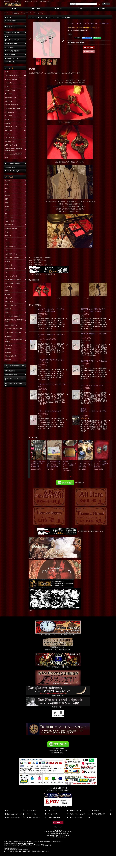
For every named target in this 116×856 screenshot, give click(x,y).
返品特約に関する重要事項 (77, 42)
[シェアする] (70, 38)
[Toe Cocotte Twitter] (55, 713)
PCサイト (59, 822)
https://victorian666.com (26, 843)
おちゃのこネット (55, 854)
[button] (30, 39)
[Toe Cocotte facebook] (61, 713)
